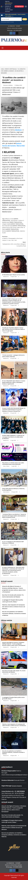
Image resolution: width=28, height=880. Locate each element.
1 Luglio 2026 (13, 466)
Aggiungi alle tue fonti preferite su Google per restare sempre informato (9, 6)
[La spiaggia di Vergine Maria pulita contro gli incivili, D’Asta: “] (14, 687)
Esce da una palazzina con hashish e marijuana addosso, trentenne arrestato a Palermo (14, 613)
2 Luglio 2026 (13, 440)
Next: (14, 244)
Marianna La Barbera (8, 85)
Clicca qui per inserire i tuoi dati (7, 22)
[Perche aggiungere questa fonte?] (26, 6)
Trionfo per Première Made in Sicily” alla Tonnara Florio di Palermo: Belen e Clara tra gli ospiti (13, 329)
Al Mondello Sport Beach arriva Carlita (13, 274)
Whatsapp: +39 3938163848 (14, 30)
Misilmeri (4, 231)
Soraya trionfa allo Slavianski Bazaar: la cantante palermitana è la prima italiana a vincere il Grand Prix (13, 409)
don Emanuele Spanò (7, 225)
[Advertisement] (14, 58)
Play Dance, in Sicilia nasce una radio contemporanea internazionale (13, 463)
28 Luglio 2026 (13, 385)
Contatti (18, 26)
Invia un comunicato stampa (14, 28)
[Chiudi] (4, 6)
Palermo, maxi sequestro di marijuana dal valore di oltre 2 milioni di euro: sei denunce (13, 606)
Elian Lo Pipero (6, 466)
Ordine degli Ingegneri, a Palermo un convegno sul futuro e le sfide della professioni (13, 437)
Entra (24, 19)
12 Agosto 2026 (13, 276)
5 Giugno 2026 (13, 575)
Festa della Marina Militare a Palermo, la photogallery (13, 489)
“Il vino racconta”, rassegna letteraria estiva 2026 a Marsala (13, 355)
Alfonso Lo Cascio (9, 218)
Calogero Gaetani (6, 224)
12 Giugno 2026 (14, 491)
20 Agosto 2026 (13, 727)
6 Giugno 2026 (13, 545)
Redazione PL (6, 276)
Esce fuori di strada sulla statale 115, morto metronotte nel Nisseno (13, 596)
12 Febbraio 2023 (18, 85)
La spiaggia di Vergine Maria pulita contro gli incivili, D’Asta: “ (12, 600)
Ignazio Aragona (17, 786)
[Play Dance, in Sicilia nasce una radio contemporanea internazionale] (14, 452)
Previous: (12, 238)
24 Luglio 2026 (13, 413)
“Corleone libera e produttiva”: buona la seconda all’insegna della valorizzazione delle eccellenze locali (14, 515)
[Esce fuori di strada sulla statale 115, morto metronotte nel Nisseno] (14, 660)
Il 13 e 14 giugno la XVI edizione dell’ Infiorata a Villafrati (13, 542)
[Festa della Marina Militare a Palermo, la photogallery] (14, 478)
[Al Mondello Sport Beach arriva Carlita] (14, 264)
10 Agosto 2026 (13, 332)
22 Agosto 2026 (13, 647)
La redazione (11, 26)
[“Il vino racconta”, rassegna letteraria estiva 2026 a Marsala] (14, 344)
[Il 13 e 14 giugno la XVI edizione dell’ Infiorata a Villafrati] (14, 531)
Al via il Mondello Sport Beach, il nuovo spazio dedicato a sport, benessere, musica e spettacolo (13, 382)
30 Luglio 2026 (13, 358)
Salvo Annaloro (6, 491)
